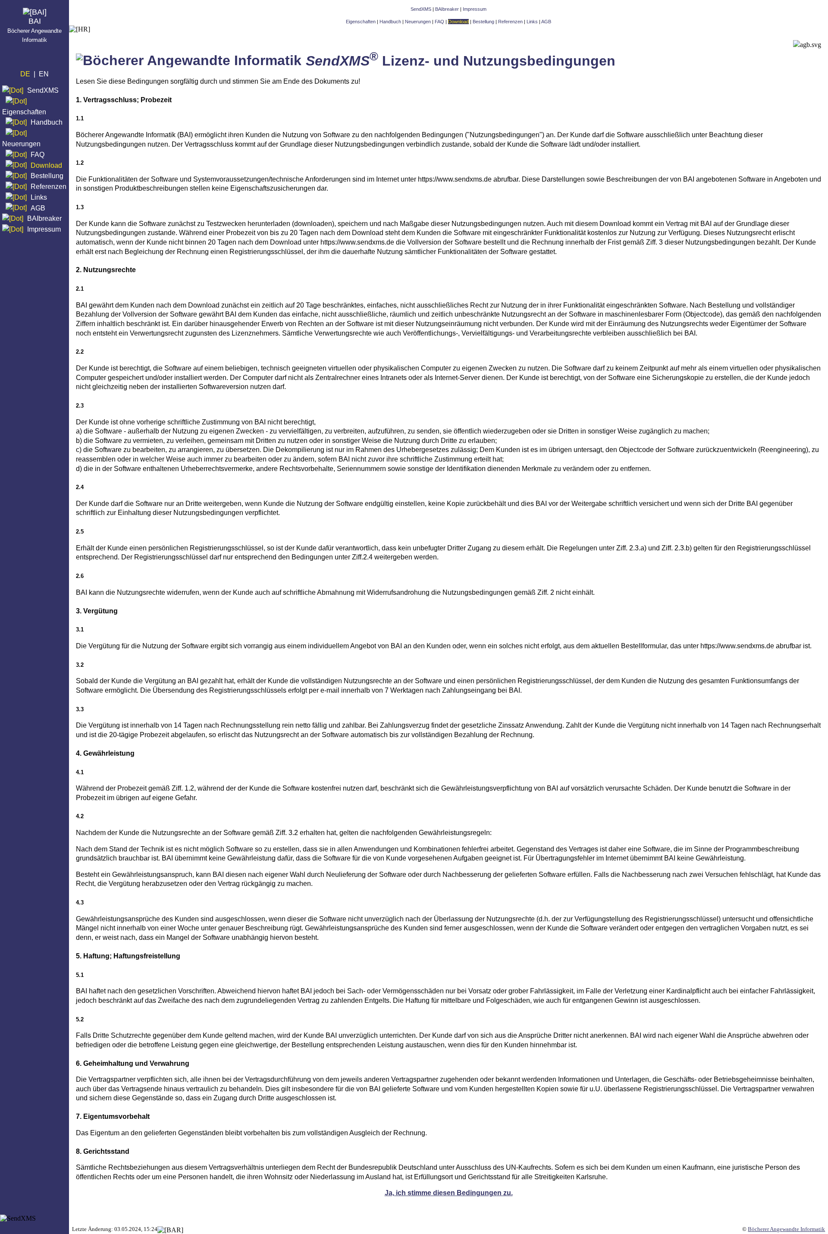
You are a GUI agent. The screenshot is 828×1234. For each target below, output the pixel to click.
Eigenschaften (24, 111)
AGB (38, 207)
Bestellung (47, 175)
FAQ (37, 154)
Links (39, 197)
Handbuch (47, 122)
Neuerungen (21, 144)
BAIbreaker (44, 218)
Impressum (44, 229)
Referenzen (48, 186)
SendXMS (43, 90)
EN (43, 74)
